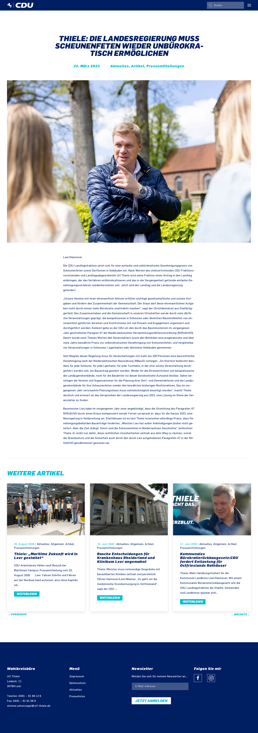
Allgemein (57, 544)
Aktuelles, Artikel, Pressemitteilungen (147, 66)
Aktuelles (43, 544)
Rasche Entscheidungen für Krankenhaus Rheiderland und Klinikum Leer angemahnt (126, 558)
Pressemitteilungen (26, 548)
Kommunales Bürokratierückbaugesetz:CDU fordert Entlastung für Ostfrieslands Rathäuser (209, 560)
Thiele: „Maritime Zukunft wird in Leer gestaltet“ (46, 556)
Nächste (241, 614)
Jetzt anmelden (151, 701)
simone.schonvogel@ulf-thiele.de (28, 706)
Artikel (69, 544)
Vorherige (18, 614)
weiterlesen (27, 594)
